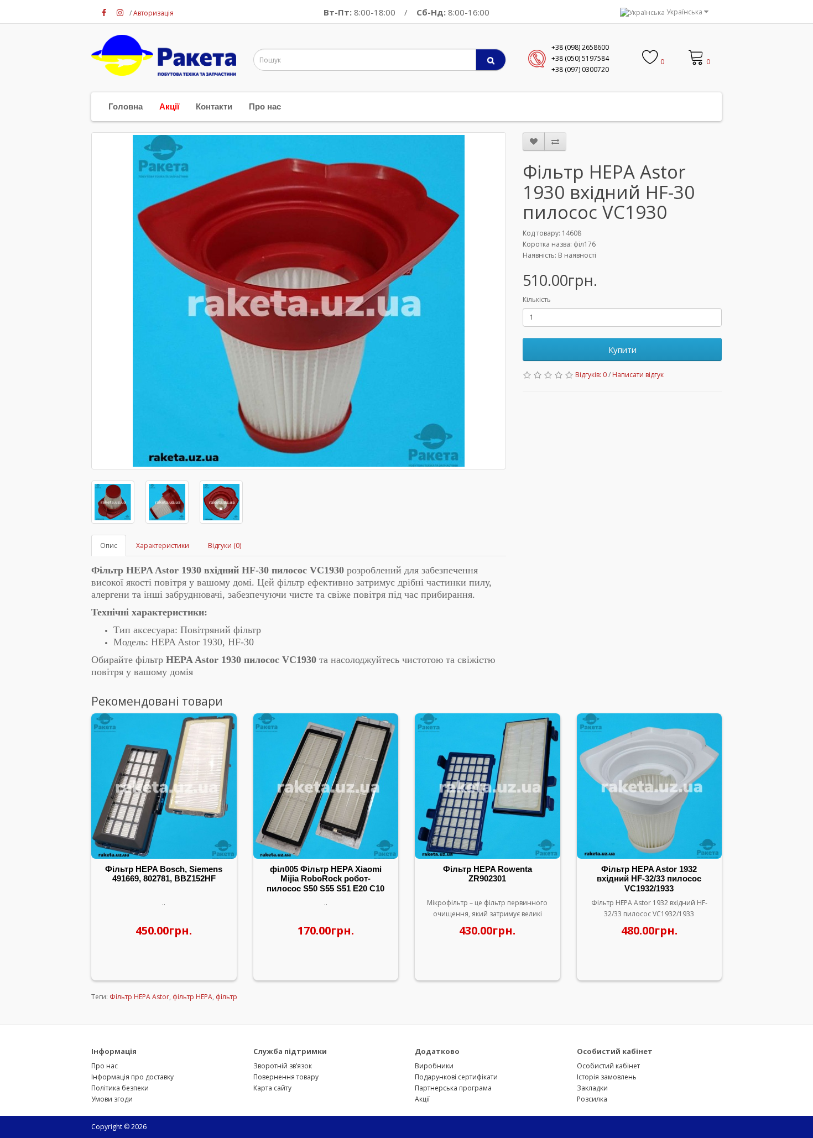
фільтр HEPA (192, 996)
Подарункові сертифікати (456, 1077)
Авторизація (153, 13)
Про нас (265, 106)
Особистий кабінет (608, 1066)
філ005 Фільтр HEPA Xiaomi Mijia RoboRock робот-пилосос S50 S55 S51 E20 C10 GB (325, 883)
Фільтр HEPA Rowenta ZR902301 (487, 874)
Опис (108, 545)
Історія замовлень (607, 1077)
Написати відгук (638, 374)
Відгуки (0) (224, 545)
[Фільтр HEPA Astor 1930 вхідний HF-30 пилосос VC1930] (298, 300)
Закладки (592, 1088)
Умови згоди (112, 1099)
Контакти (214, 106)
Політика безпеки (120, 1088)
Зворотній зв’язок (282, 1066)
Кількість (537, 299)
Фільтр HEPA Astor (139, 996)
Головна (125, 106)
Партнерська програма (453, 1088)
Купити (622, 349)
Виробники (434, 1066)
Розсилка (592, 1099)
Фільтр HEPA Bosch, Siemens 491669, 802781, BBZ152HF (163, 874)
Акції (169, 106)
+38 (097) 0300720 (580, 69)
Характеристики (162, 545)
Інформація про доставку (132, 1077)
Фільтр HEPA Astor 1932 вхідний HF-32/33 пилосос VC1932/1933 (649, 878)
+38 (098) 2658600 (580, 47)
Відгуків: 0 (591, 374)
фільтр (226, 996)
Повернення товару (286, 1077)
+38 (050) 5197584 (580, 58)
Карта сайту (272, 1088)
